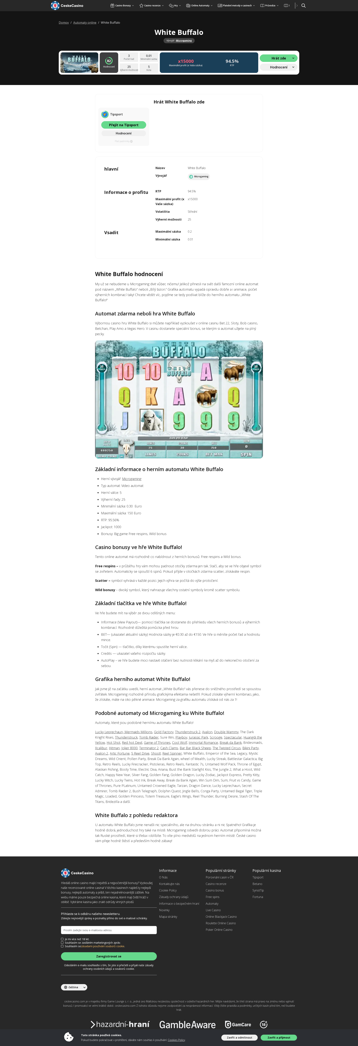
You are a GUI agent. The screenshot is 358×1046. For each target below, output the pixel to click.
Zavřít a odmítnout (239, 1037)
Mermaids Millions (138, 732)
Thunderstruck (126, 737)
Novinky (164, 910)
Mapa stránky (168, 917)
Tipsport (257, 877)
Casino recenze (216, 884)
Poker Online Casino (219, 930)
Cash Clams (169, 748)
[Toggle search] (303, 5)
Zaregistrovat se (108, 956)
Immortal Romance (203, 742)
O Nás (163, 877)
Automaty (212, 904)
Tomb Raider (148, 737)
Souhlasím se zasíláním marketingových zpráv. (93, 942)
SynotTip (258, 890)
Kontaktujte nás (169, 884)
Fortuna (257, 897)
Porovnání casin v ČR (219, 877)
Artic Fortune (120, 753)
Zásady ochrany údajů (173, 897)
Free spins (212, 897)
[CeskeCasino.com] (72, 5)
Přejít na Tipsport (124, 125)
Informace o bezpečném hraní (179, 904)
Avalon (207, 732)
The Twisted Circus (227, 748)
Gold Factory (163, 732)
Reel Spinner (172, 753)
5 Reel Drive (140, 753)
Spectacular (233, 737)
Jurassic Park (198, 737)
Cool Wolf (179, 742)
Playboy (181, 737)
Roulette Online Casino (221, 923)
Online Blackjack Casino (221, 917)
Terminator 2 (149, 748)
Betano (257, 884)
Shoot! (156, 753)
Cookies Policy (176, 1040)
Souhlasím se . (95, 946)
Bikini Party (250, 748)
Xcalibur (101, 748)
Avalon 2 (101, 753)
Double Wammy (226, 732)
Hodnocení (123, 133)
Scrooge (216, 737)
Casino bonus (215, 890)
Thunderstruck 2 (187, 732)
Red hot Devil (132, 742)
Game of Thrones (157, 742)
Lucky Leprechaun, (110, 732)
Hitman (114, 748)
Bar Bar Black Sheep (195, 748)
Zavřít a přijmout (279, 1037)
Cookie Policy (168, 890)
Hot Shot (113, 742)
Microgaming (184, 40)
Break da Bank (231, 742)
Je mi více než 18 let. (77, 939)
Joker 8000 (129, 748)
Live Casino (213, 910)
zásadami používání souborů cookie (102, 946)
